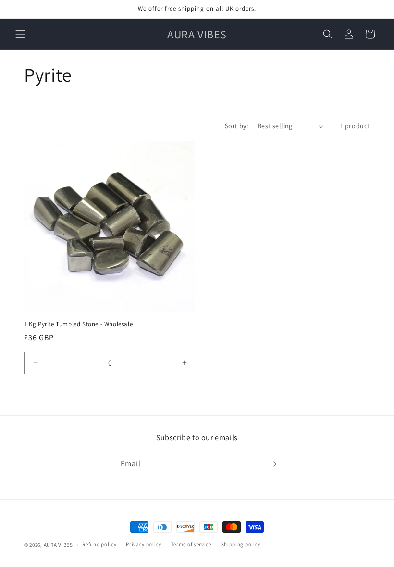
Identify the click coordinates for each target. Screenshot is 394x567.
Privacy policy (143, 544)
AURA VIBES (58, 545)
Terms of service (191, 544)
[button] (20, 34)
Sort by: (236, 126)
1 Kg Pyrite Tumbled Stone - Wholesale (78, 324)
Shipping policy (241, 544)
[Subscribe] (272, 464)
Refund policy (99, 544)
